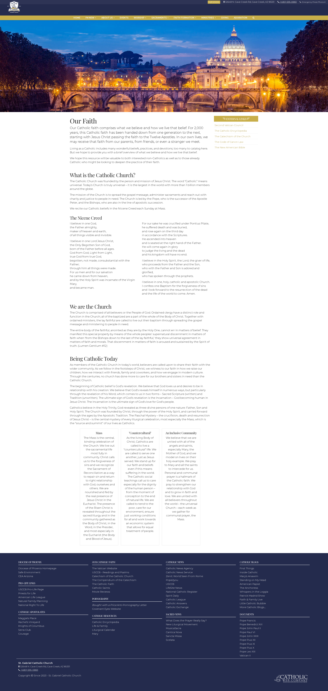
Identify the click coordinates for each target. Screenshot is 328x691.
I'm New (90, 18)
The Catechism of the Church (232, 136)
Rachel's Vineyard (29, 622)
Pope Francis (248, 620)
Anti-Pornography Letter (119, 605)
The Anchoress (249, 587)
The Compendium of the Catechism (114, 580)
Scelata (170, 639)
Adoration (240, 18)
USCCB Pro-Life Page (31, 589)
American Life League (31, 597)
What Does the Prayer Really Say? (186, 620)
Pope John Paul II (250, 628)
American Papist (250, 584)
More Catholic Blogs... (253, 607)
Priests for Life (27, 593)
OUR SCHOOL (214, 2)
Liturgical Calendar (103, 629)
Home (77, 18)
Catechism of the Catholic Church (112, 576)
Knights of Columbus (31, 625)
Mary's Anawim (249, 576)
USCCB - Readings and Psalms (110, 572)
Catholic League (176, 599)
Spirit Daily (172, 595)
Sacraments (159, 18)
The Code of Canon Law (229, 141)
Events (124, 18)
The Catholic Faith (103, 584)
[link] (248, 2)
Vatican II (245, 655)
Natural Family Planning (33, 601)
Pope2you (172, 580)
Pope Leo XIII (247, 651)
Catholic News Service (179, 572)
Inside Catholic (249, 572)
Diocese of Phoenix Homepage (37, 568)
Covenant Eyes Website (106, 608)
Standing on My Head (253, 580)
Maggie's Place (27, 618)
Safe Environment (29, 572)
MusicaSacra (173, 628)
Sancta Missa (174, 636)
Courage (23, 633)
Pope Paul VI (247, 632)
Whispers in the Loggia (254, 591)
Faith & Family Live (251, 599)
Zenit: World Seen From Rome (184, 576)
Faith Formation (184, 18)
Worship (139, 18)
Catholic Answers (176, 603)
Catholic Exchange (177, 607)
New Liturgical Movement (182, 624)
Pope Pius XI (247, 643)
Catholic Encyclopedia (105, 622)
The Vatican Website (104, 568)
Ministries (207, 18)
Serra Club (24, 629)
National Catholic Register (181, 591)
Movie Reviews (101, 591)
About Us (107, 18)
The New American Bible (230, 147)
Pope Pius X (247, 647)
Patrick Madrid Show (252, 595)
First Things (247, 568)
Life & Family (100, 625)
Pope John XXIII (249, 636)
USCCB (170, 584)
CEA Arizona (25, 576)
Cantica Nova (174, 632)
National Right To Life (31, 605)
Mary (95, 633)
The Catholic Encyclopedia (231, 130)
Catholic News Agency (179, 568)
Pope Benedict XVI (251, 624)
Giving (225, 18)
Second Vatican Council (229, 125)
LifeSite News (174, 587)
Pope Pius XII (247, 639)
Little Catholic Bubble (253, 603)
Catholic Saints (101, 587)
